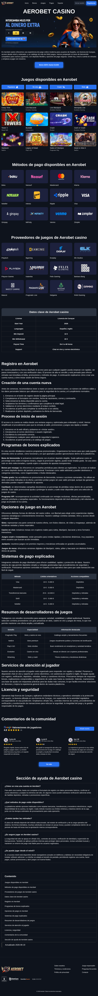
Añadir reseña (84, 729)
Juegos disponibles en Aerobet (16, 882)
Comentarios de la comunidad (16, 935)
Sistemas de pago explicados (16, 916)
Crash (59, 87)
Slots (83, 87)
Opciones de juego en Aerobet (16, 911)
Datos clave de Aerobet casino (16, 897)
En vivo (35, 87)
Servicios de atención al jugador (17, 925)
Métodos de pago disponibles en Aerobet (20, 887)
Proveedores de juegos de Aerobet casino (21, 892)
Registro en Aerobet (12, 902)
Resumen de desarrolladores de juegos (20, 921)
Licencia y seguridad (12, 930)
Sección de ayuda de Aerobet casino (19, 940)
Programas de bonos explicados (17, 906)
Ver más (49, 764)
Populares (11, 87)
